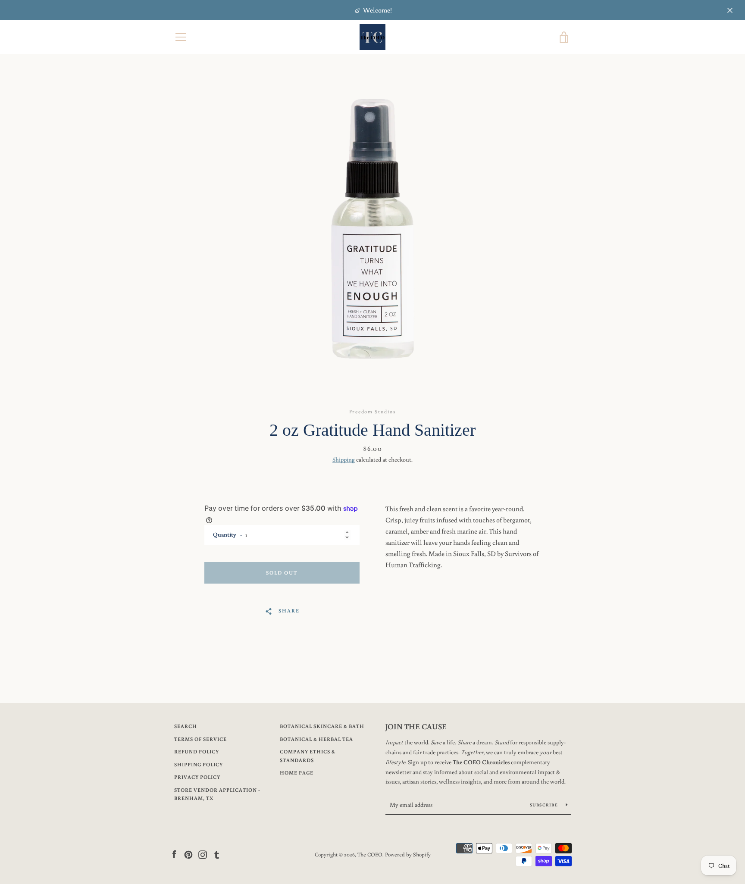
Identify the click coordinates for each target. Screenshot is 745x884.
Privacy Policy (197, 777)
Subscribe (545, 805)
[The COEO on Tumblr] (217, 854)
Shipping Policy (198, 764)
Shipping (343, 459)
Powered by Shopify (408, 854)
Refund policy (196, 751)
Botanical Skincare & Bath (322, 726)
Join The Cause (416, 726)
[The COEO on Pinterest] (188, 854)
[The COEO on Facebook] (174, 854)
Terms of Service (200, 739)
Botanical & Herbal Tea (316, 739)
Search (185, 726)
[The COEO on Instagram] (202, 854)
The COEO (369, 854)
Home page (296, 772)
